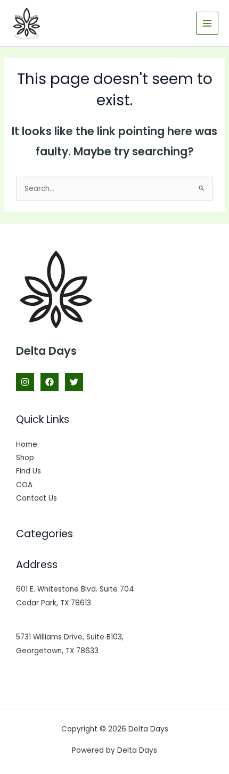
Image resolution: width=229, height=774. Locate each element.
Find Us (28, 471)
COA (24, 485)
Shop (25, 458)
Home (26, 444)
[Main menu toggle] (207, 23)
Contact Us (36, 498)
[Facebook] (49, 382)
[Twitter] (74, 382)
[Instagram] (25, 382)
